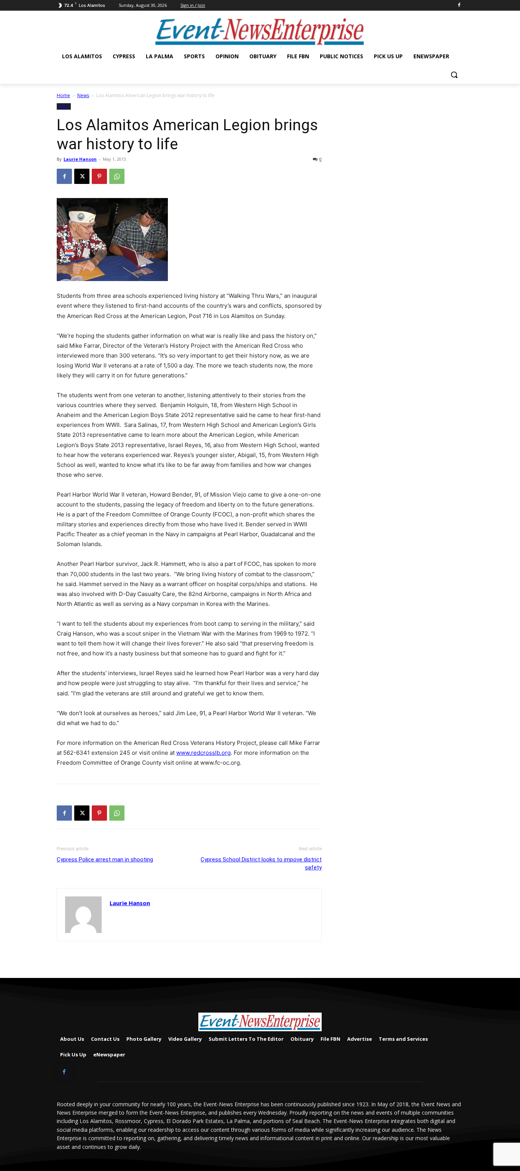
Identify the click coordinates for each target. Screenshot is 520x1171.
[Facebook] (459, 5)
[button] (454, 74)
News (83, 95)
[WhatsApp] (116, 176)
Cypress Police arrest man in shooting (105, 859)
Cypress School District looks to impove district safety (261, 863)
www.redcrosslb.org (203, 752)
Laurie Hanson (80, 159)
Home (63, 95)
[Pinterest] (99, 176)
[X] (81, 176)
